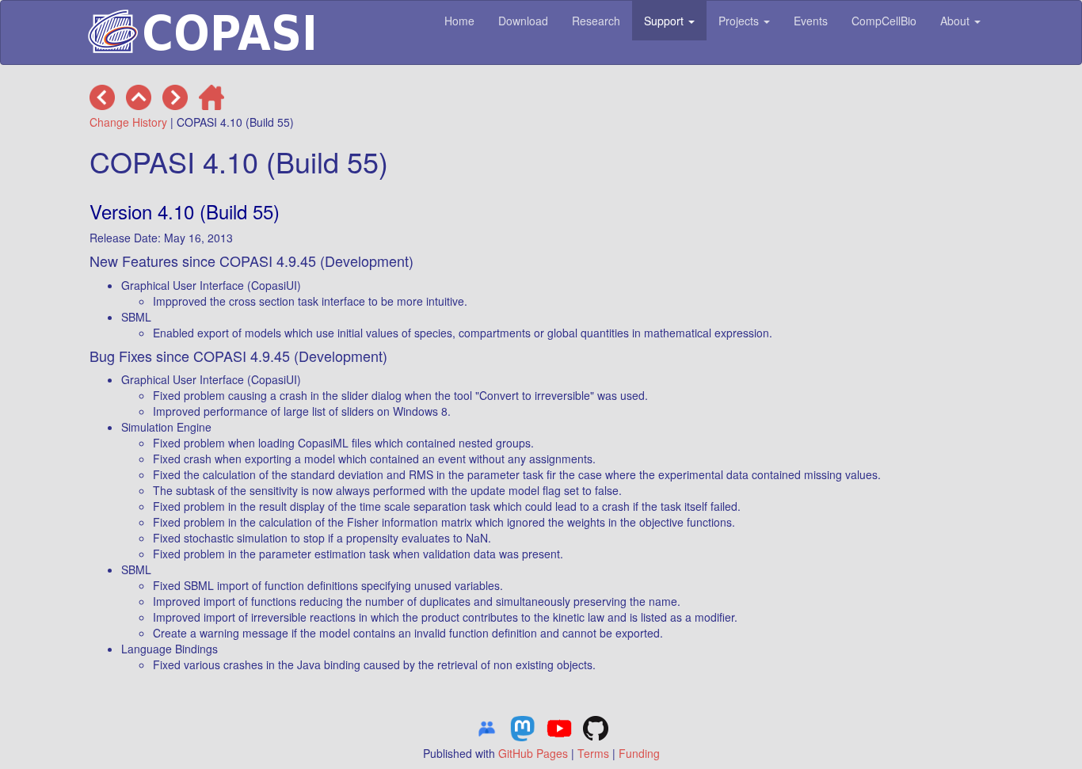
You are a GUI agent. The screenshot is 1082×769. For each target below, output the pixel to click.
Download (523, 21)
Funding (639, 753)
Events (811, 21)
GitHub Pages (533, 753)
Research (596, 21)
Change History (128, 122)
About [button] (956, 21)
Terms (593, 753)
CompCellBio (884, 21)
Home (459, 21)
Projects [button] (740, 21)
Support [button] (665, 21)
